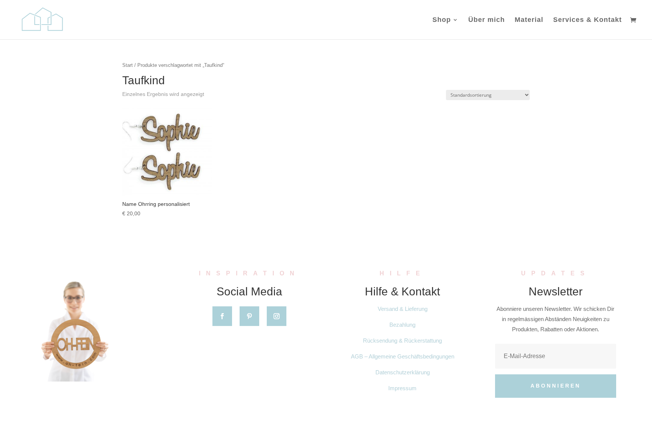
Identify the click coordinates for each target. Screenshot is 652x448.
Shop (441, 20)
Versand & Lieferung (402, 309)
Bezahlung (402, 324)
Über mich (486, 20)
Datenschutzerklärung (402, 372)
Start (127, 65)
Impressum (402, 388)
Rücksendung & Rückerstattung (402, 340)
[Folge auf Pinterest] (249, 316)
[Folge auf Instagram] (276, 316)
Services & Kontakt (587, 20)
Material (529, 20)
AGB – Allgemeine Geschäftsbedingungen (402, 356)
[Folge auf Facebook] (222, 316)
